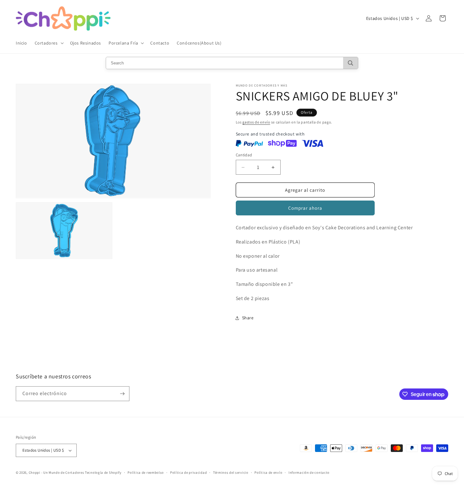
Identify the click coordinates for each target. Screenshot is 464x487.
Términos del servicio (230, 472)
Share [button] (248, 318)
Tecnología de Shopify (103, 472)
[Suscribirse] (122, 393)
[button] (48, 43)
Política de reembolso (146, 472)
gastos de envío (256, 122)
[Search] (350, 63)
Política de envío (268, 472)
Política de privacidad (188, 472)
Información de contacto (309, 472)
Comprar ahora (305, 208)
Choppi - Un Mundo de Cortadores (56, 472)
